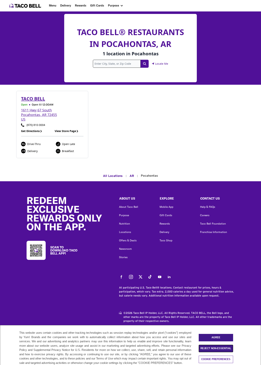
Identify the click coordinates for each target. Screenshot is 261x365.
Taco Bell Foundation (213, 223)
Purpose (113, 5)
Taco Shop (166, 240)
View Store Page (65, 131)
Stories (123, 257)
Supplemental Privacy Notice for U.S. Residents (63, 349)
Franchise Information (213, 232)
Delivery (65, 5)
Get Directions (30, 131)
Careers (204, 215)
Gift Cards (97, 5)
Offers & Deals (128, 240)
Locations (125, 232)
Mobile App (166, 207)
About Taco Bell (128, 207)
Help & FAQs (207, 207)
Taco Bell (33, 98)
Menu (52, 5)
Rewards (80, 5)
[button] (136, 199)
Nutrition (124, 223)
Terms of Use (104, 358)
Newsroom (125, 249)
